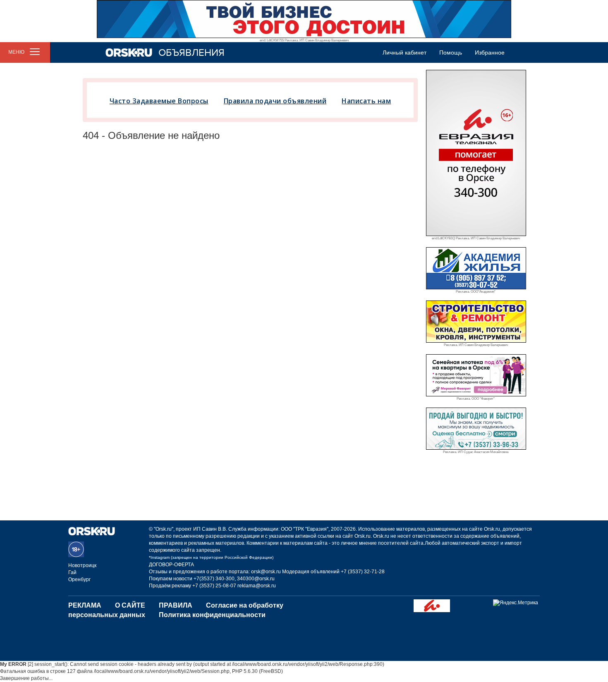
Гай (72, 572)
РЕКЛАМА (84, 605)
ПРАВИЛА (175, 605)
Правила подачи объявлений (275, 100)
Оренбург (79, 579)
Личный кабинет (404, 52)
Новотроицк (82, 565)
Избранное (490, 52)
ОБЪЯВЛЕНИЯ (191, 53)
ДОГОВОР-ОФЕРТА (171, 565)
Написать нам (366, 100)
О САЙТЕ (130, 605)
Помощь (450, 52)
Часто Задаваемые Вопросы (159, 100)
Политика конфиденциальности (212, 614)
